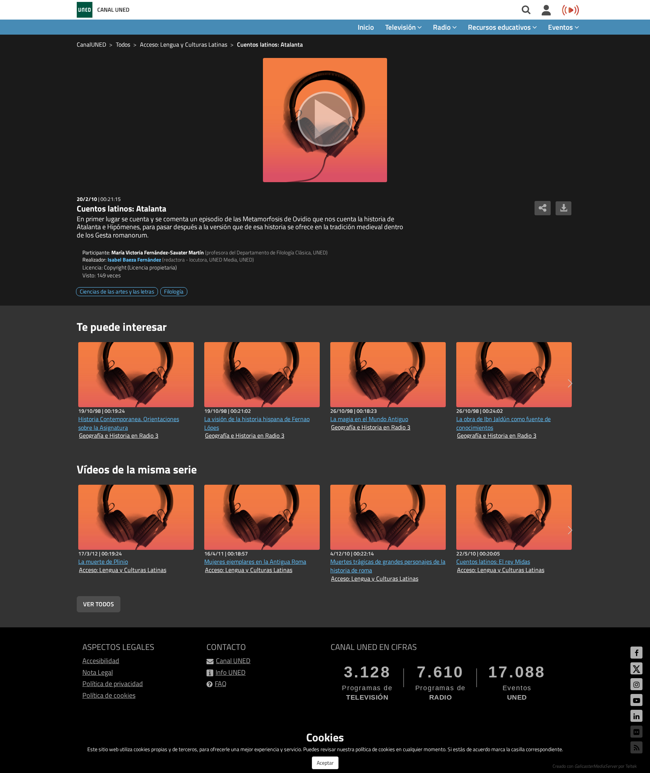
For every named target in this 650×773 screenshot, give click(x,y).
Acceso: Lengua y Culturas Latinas (183, 44)
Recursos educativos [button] (500, 26)
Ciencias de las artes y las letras (117, 291)
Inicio (366, 26)
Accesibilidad (100, 661)
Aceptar (325, 763)
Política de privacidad (112, 684)
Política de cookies (108, 695)
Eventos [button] (561, 26)
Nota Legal (97, 672)
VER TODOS (98, 604)
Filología (174, 291)
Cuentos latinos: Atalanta (270, 44)
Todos (123, 44)
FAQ (220, 684)
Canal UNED (233, 661)
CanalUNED (91, 44)
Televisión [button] (401, 26)
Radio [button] (442, 26)
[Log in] (546, 10)
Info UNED (231, 672)
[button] (570, 383)
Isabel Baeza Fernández (134, 259)
